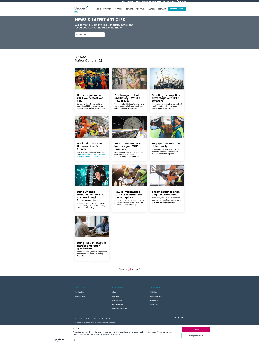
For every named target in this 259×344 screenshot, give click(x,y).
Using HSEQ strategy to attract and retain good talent (91, 245)
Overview (107, 9)
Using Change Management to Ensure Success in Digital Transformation (92, 196)
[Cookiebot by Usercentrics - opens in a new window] (59, 340)
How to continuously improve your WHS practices (127, 146)
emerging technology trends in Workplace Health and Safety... (91, 155)
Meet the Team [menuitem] (117, 300)
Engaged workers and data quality (166, 145)
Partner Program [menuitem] (117, 304)
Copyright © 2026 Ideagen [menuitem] (106, 322)
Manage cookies (195, 336)
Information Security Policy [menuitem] (102, 319)
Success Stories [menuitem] (80, 296)
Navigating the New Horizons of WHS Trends (89, 146)
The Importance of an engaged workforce (166, 193)
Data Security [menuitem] (89, 319)
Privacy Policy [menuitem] (79, 319)
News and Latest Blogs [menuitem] (119, 308)
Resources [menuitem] (115, 296)
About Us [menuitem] (115, 292)
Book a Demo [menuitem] (154, 300)
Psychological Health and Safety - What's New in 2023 (127, 98)
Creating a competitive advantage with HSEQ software (166, 98)
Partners (152, 9)
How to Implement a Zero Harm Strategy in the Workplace (128, 194)
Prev (122, 269)
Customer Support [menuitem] (156, 296)
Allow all (196, 330)
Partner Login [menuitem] (154, 304)
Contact (162, 9)
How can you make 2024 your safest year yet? (91, 98)
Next (137, 269)
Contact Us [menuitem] (153, 292)
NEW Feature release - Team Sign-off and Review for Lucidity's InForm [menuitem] (154, 1)
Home (99, 9)
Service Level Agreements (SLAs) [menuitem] (85, 322)
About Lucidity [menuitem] (79, 292)
